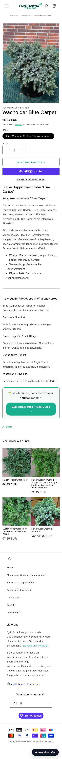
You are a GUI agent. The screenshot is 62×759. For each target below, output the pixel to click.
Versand (18, 124)
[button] (6, 6)
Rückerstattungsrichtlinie (21, 582)
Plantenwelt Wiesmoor (26, 742)
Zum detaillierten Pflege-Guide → (31, 409)
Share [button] (9, 426)
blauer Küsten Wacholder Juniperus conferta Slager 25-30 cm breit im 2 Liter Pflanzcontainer (44, 484)
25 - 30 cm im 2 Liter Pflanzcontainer (28, 136)
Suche (10, 567)
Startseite (14, 15)
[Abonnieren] (48, 704)
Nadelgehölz (26, 15)
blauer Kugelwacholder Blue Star (43, 530)
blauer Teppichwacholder (15, 480)
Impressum (13, 612)
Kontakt (11, 605)
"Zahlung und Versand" (35, 645)
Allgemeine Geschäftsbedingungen (26, 575)
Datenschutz (14, 597)
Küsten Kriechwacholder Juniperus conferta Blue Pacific (14, 531)
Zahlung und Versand (19, 590)
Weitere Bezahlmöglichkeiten (31, 179)
